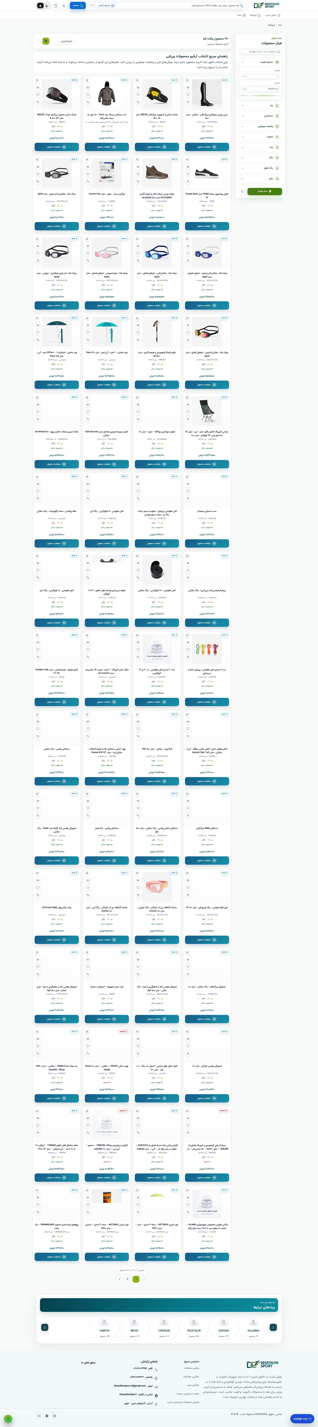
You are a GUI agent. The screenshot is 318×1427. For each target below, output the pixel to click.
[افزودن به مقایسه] (188, 102)
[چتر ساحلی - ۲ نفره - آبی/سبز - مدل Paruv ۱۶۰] (107, 331)
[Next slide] (44, 1327)
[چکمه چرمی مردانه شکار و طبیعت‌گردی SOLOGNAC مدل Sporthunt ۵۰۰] (157, 172)
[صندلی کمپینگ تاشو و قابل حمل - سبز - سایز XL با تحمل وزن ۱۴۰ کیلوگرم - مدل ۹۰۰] (207, 410)
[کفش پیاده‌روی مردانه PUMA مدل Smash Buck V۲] (207, 172)
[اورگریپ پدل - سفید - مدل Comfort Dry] (107, 172)
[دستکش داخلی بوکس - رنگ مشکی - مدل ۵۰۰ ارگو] (157, 807)
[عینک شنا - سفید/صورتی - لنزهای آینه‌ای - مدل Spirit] (107, 252)
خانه (280, 25)
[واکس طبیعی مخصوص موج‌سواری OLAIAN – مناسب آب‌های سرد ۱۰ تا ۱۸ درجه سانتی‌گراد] (207, 1203)
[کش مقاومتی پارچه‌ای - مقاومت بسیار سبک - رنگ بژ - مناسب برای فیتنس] (157, 490)
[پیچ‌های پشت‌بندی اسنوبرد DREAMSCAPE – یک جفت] (56, 1203)
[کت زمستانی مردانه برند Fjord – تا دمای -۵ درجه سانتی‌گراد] (107, 93)
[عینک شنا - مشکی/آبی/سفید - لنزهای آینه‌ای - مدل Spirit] (207, 252)
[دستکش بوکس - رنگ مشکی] (56, 727)
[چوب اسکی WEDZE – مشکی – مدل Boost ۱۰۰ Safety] (107, 1045)
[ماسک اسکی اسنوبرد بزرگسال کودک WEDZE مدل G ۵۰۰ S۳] (56, 93)
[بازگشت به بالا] (8, 1419)
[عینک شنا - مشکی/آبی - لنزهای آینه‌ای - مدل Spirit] (157, 252)
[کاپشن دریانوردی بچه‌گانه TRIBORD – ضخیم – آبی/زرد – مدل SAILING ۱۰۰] (107, 1124)
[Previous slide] (273, 1327)
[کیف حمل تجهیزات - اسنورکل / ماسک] (107, 965)
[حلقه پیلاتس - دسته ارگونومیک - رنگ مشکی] (56, 490)
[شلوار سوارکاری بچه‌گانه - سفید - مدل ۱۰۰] (157, 410)
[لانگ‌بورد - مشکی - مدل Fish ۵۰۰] (157, 727)
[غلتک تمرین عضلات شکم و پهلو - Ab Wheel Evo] (56, 410)
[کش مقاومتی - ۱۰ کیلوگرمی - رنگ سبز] (56, 569)
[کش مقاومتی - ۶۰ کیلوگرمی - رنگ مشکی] (157, 569)
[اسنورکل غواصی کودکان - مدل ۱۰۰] (207, 1045)
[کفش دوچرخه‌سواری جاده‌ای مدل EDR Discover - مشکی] (107, 410)
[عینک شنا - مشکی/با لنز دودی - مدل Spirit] (56, 172)
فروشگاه (271, 25)
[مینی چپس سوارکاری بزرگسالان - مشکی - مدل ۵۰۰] (207, 93)
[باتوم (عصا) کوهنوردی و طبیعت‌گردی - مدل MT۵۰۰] (157, 331)
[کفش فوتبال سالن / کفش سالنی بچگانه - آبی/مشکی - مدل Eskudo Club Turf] (207, 727)
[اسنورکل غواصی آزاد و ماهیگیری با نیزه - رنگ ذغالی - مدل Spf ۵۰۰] (157, 965)
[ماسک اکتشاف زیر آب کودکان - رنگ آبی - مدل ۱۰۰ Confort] (107, 886)
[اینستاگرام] (54, 1416)
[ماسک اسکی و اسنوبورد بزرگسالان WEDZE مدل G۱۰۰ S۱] (157, 93)
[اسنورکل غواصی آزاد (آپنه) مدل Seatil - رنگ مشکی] (56, 807)
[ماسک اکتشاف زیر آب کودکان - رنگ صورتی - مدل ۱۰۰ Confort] (157, 886)
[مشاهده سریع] (188, 87)
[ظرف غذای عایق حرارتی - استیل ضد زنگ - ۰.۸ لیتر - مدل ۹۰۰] (157, 1045)
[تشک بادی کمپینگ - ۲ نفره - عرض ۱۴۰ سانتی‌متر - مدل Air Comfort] (107, 648)
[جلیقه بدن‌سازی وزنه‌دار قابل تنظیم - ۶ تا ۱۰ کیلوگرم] (107, 569)
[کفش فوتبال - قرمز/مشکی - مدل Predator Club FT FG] (56, 648)
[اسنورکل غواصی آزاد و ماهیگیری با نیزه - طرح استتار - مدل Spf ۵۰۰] (56, 965)
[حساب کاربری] (63, 5)
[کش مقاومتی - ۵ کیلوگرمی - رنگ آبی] (107, 490)
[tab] (40, 6)
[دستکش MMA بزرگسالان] (207, 807)
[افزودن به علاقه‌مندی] (188, 94)
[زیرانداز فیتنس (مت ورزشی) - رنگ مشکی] (207, 569)
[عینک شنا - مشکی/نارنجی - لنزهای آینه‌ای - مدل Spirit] (207, 331)
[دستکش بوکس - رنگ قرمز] (107, 807)
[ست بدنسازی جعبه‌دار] (207, 490)
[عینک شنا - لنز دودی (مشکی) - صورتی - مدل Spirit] (56, 252)
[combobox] (178, 5)
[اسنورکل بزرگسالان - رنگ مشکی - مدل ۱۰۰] (207, 965)
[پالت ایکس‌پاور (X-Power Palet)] (56, 886)
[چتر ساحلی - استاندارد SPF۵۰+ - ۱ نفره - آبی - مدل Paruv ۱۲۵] (56, 331)
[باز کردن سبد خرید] (55, 5)
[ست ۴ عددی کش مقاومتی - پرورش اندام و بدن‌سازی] (207, 648)
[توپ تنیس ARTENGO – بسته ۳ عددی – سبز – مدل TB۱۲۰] (157, 1203)
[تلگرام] (47, 1416)
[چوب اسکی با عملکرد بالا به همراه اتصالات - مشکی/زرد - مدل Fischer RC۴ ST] (107, 727)
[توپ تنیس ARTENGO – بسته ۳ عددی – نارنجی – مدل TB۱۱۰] (107, 1203)
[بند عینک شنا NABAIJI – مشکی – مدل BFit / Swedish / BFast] (56, 1045)
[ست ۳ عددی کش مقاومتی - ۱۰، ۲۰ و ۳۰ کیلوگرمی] (157, 648)
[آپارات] (39, 1416)
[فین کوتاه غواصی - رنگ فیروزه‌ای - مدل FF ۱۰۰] (207, 886)
